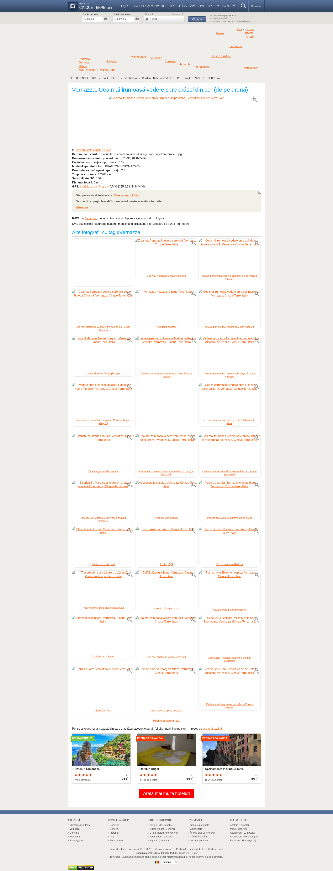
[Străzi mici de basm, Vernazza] (103, 635)
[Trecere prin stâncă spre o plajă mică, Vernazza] (103, 588)
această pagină (212, 728)
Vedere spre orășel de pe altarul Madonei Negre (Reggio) (103, 422)
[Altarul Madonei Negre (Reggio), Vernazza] (103, 353)
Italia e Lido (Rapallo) (161, 825)
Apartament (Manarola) (162, 836)
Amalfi (250, 36)
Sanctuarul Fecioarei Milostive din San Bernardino (229, 659)
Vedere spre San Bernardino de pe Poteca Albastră (229, 706)
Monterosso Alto (238, 829)
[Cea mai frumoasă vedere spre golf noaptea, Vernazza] (229, 307)
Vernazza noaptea (166, 326)
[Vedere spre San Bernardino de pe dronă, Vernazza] (229, 498)
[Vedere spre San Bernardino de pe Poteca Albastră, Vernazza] (229, 684)
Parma (220, 33)
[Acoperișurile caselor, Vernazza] (166, 498)
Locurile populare (199, 840)
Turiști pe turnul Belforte (229, 564)
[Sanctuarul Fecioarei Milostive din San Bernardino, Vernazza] (229, 635)
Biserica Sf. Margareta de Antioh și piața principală (103, 519)
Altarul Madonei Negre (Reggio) (103, 373)
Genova (84, 62)
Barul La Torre (103, 710)
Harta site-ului (215, 849)
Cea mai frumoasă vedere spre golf (166, 275)
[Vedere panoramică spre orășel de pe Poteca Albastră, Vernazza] (166, 353)
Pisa (239, 29)
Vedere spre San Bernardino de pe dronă (229, 517)
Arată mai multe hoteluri (166, 793)
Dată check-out (122, 14)
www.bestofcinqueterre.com (93, 150)
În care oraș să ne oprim (202, 832)
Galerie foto (196, 829)
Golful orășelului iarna (166, 608)
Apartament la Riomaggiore (244, 836)
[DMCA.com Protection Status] (81, 869)
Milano (83, 66)
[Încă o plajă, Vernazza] (166, 544)
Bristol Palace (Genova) (162, 829)
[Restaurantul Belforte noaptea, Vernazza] (229, 589)
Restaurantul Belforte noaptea (229, 609)
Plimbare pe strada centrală (103, 471)
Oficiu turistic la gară (103, 564)
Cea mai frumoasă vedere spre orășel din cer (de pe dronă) (166, 473)
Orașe (123, 6)
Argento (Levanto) (159, 840)
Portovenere (250, 67)
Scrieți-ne (91, 218)
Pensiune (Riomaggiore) (243, 840)
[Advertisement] (166, 124)
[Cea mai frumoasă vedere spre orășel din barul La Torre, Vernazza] (229, 400)
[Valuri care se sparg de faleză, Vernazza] (166, 687)
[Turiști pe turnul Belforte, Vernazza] (229, 544)
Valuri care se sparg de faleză (166, 710)
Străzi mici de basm (103, 656)
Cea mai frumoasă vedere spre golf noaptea (229, 326)
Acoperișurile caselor (166, 517)
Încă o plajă (166, 564)
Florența (248, 33)
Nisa (81, 69)
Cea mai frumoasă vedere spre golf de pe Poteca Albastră (229, 277)
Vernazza (156, 58)
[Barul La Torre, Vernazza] (103, 687)
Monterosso (138, 56)
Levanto (112, 61)
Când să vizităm (198, 836)
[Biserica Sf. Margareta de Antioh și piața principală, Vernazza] (103, 498)
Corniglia (170, 61)
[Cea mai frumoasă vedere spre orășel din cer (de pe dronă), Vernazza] (166, 98)
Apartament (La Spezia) (242, 832)
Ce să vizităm (185, 6)
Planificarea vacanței (144, 6)
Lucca (250, 29)
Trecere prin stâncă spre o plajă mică (103, 607)
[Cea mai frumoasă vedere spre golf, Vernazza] (166, 256)
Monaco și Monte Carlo (100, 69)
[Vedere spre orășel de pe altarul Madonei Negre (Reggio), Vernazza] (103, 400)
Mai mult (227, 6)
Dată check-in (90, 14)
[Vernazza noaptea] (166, 307)
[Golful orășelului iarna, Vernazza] (166, 588)
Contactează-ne (163, 849)
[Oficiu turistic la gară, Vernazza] (103, 544)
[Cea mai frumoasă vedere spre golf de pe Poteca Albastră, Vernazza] (229, 256)
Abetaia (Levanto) (239, 825)
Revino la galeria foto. (166, 720)
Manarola (184, 64)
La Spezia (236, 46)
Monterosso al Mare (80, 825)
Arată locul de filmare (93, 186)
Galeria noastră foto (126, 195)
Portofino (84, 59)
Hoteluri (167, 6)
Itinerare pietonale (199, 825)
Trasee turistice (207, 6)
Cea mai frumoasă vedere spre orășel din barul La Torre (229, 422)
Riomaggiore (201, 66)
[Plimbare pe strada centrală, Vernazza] (103, 451)
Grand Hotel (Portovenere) (164, 832)
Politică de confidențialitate (190, 849)
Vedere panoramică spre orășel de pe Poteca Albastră (166, 375)
